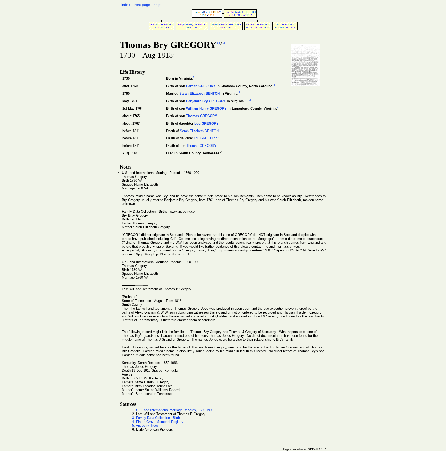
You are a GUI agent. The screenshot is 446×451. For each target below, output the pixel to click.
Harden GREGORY (201, 86)
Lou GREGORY (206, 123)
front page (141, 5)
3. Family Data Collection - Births (157, 418)
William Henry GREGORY (206, 109)
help (157, 5)
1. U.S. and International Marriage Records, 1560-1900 (172, 410)
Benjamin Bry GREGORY (206, 101)
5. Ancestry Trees (145, 425)
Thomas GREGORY (201, 116)
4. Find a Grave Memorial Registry (158, 422)
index (125, 5)
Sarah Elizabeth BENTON (199, 93)
